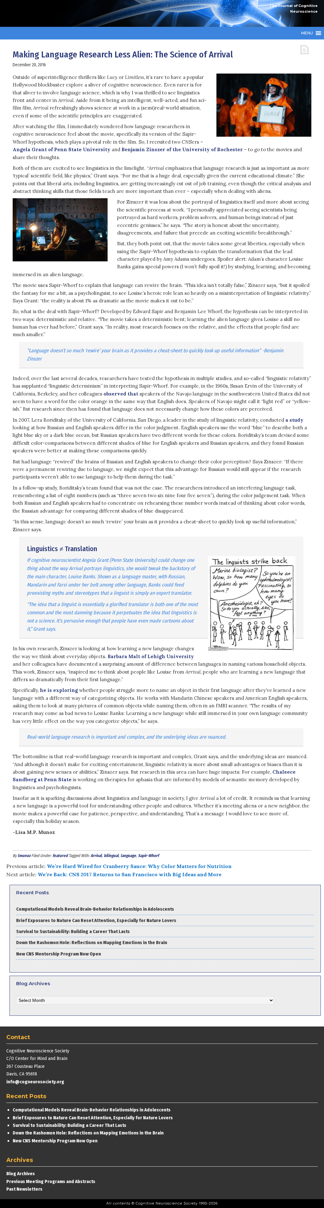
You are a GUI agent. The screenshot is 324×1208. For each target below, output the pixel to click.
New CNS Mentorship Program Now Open (58, 954)
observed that (120, 394)
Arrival (96, 855)
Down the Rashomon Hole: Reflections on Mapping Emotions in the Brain (91, 942)
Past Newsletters (24, 1189)
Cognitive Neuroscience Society (53, 13)
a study (294, 420)
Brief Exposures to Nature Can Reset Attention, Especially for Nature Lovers (96, 920)
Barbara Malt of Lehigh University (151, 656)
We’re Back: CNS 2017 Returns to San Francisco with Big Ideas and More (129, 874)
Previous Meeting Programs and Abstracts (50, 1181)
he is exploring (59, 690)
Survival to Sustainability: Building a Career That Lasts (73, 931)
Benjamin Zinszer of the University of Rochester (182, 149)
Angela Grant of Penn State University (61, 149)
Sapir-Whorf (148, 855)
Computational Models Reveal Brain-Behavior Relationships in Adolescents (95, 909)
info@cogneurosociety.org (35, 1082)
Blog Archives (20, 1173)
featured (60, 855)
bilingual (111, 855)
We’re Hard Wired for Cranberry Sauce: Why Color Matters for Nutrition (139, 866)
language (128, 855)
